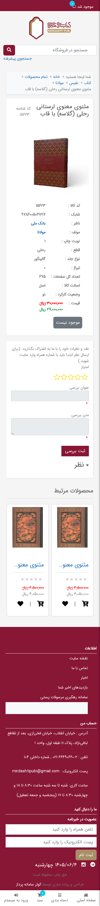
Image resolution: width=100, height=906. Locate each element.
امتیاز (85, 367)
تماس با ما (80, 668)
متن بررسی (80, 415)
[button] (40, 604)
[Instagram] (83, 864)
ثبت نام (86, 854)
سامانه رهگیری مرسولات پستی (64, 697)
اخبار (84, 678)
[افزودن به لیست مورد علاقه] (20, 604)
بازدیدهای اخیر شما (73, 687)
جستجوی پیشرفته (17, 58)
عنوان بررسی (79, 387)
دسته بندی (59, 900)
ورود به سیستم (16, 900)
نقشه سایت (78, 658)
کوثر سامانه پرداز (28, 884)
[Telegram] (92, 864)
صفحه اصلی (86, 900)
